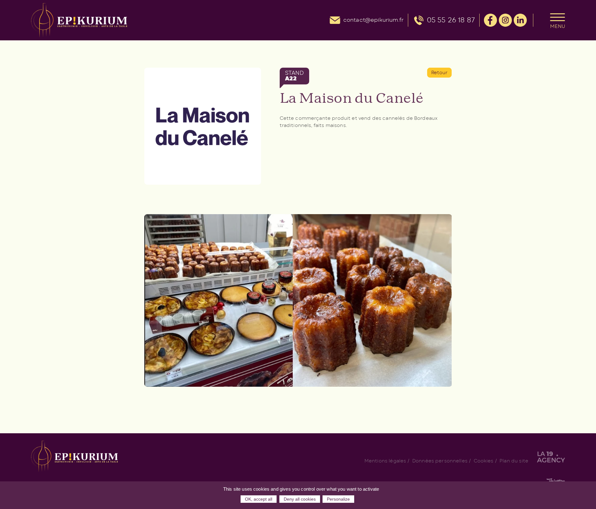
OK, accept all (258, 499)
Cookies (484, 461)
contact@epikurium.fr (373, 20)
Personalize (338, 499)
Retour (439, 72)
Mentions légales (385, 461)
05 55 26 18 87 (451, 20)
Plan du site (513, 461)
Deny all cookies (300, 499)
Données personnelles (439, 461)
